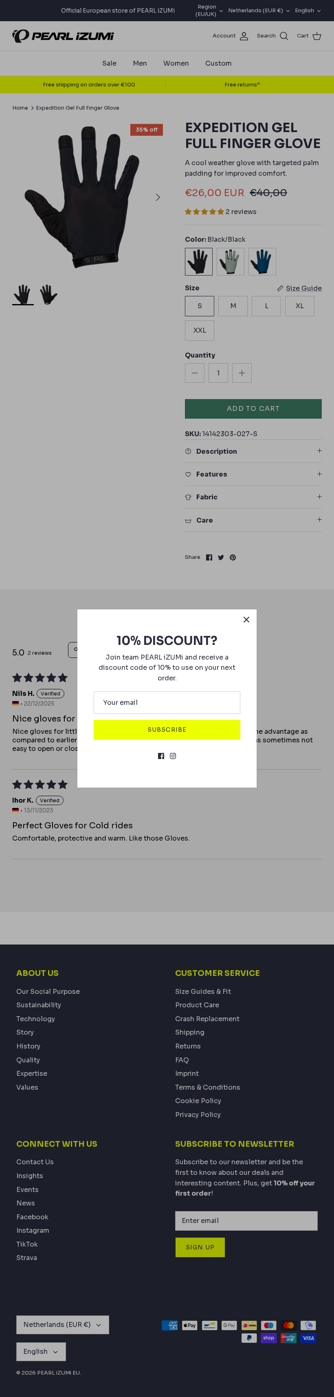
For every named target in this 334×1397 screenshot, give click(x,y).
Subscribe (167, 729)
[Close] (246, 620)
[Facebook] (161, 756)
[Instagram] (173, 756)
